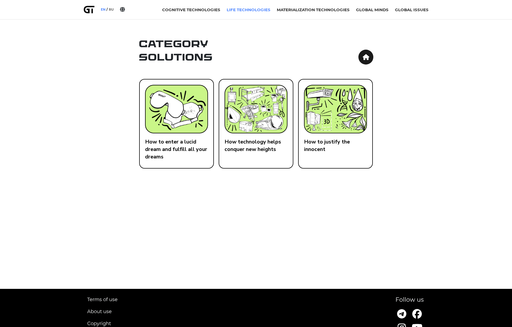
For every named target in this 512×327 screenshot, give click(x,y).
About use (99, 311)
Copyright (99, 323)
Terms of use (102, 299)
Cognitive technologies (191, 9)
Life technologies (248, 9)
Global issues (412, 9)
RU (111, 9)
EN (103, 9)
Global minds (372, 9)
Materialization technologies (313, 9)
